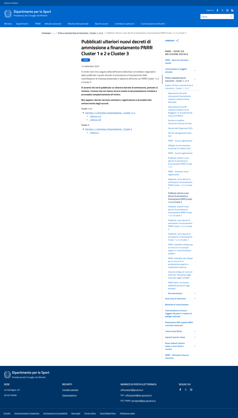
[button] (180, 61)
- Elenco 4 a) (95, 116)
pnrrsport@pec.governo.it (143, 400)
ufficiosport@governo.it (131, 390)
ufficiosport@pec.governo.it (138, 395)
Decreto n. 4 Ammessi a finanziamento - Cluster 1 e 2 (110, 112)
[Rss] (231, 10)
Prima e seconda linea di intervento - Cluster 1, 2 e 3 (80, 32)
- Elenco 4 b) (95, 119)
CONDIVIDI (169, 40)
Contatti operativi (70, 390)
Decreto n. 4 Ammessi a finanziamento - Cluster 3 (108, 129)
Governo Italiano (11, 2)
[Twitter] (221, 10)
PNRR (85, 60)
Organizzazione (69, 395)
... (54, 32)
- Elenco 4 (94, 132)
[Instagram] (226, 10)
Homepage (46, 32)
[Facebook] (216, 10)
